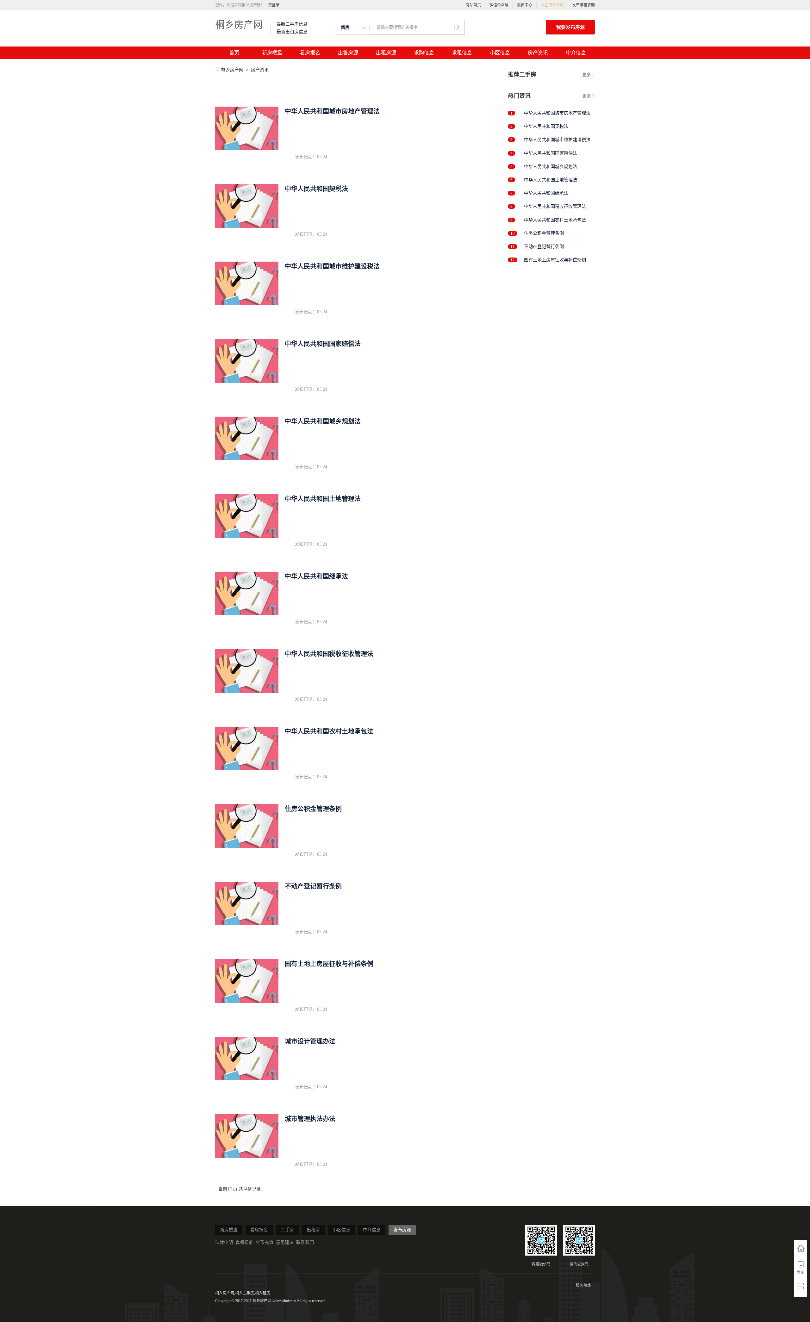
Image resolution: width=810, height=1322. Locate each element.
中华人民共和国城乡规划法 (323, 421)
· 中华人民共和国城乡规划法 (549, 166)
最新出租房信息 (292, 32)
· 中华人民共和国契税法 (544, 126)
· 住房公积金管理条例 (542, 233)
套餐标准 (244, 1242)
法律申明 (224, 1242)
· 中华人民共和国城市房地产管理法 (555, 113)
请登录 (273, 5)
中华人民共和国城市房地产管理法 (332, 111)
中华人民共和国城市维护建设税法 (332, 266)
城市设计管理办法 (310, 1041)
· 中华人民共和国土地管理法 (549, 179)
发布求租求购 (583, 5)
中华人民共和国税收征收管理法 (329, 653)
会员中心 (524, 5)
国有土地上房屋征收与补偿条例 (329, 963)
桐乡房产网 (239, 24)
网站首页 (473, 5)
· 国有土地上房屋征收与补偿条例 (553, 260)
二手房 (287, 1229)
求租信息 (462, 52)
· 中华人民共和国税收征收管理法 (553, 206)
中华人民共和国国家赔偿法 (323, 343)
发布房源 (402, 1229)
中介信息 (576, 52)
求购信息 (424, 52)
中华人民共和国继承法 (316, 576)
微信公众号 (498, 5)
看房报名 (310, 52)
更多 (586, 74)
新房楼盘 (272, 52)
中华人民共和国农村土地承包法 (329, 731)
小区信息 (500, 52)
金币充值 (264, 1242)
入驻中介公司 (552, 5)
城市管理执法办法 (310, 1118)
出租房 (313, 1229)
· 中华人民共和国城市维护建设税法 (555, 139)
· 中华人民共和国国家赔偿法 (549, 153)
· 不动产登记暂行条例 (542, 246)
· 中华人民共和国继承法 (544, 193)
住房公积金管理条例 (313, 808)
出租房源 (386, 52)
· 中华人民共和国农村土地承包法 (553, 220)
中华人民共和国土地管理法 (323, 498)
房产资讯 (538, 52)
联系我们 (305, 1242)
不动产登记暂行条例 (313, 886)
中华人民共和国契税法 (316, 188)
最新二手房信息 (292, 24)
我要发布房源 (570, 27)
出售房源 (348, 52)
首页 (234, 52)
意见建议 (285, 1242)
